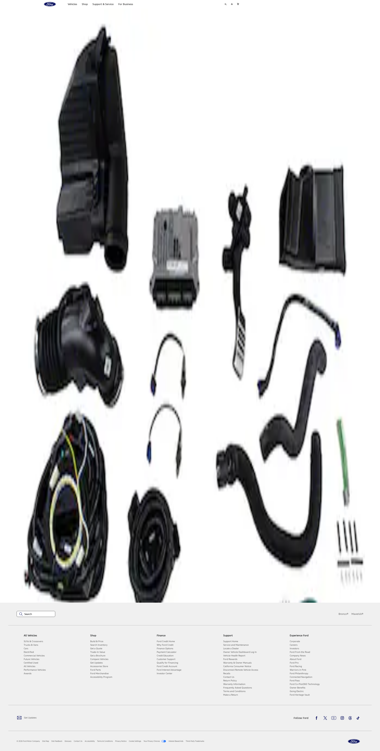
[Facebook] (317, 718)
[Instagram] (342, 718)
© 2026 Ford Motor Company (28, 741)
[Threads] (350, 718)
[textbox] (36, 614)
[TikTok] (358, 718)
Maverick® (357, 614)
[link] (45, 741)
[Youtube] (333, 718)
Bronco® (343, 614)
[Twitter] (325, 718)
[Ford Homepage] (354, 741)
